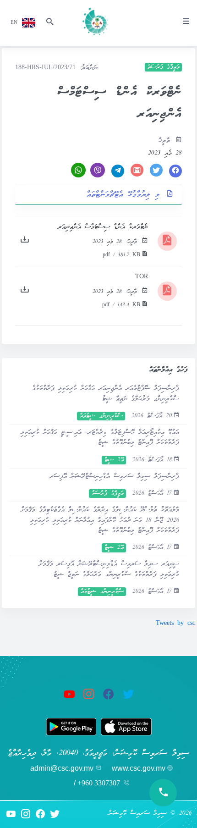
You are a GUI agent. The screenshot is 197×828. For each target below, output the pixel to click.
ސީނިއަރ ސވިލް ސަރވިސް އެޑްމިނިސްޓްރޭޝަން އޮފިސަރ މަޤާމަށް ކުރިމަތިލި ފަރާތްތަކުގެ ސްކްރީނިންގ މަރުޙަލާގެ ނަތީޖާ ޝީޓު (109, 569)
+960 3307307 (98, 783)
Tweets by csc (175, 624)
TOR (141, 277)
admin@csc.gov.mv (61, 768)
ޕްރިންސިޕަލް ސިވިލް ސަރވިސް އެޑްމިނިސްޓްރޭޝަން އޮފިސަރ (114, 476)
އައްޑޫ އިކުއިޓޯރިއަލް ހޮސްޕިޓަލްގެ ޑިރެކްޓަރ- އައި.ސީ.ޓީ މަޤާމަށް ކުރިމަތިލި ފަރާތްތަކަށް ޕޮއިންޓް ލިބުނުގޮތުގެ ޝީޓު (100, 437)
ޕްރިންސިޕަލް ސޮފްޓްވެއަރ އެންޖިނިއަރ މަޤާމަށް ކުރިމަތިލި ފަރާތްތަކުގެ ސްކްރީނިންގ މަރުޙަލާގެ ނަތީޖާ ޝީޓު (105, 393)
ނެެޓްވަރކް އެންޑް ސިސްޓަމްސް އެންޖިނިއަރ (103, 227)
